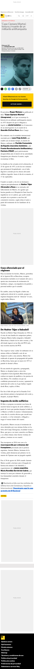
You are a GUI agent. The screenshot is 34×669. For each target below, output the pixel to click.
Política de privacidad (9, 658)
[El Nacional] (2, 16)
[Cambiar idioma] (27, 16)
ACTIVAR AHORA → (17, 104)
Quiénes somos (6, 641)
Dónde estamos (6, 647)
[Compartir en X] (2, 89)
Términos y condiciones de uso (12, 655)
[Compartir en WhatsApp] (5, 89)
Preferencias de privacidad (11, 663)
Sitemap (4, 653)
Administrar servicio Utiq (10, 666)
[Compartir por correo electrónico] (16, 89)
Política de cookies (8, 661)
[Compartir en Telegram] (9, 89)
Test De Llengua (19, 12)
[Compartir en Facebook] (12, 89)
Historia (3, 495)
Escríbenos (5, 650)
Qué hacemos (6, 644)
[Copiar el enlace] (20, 89)
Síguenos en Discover (7, 12)
